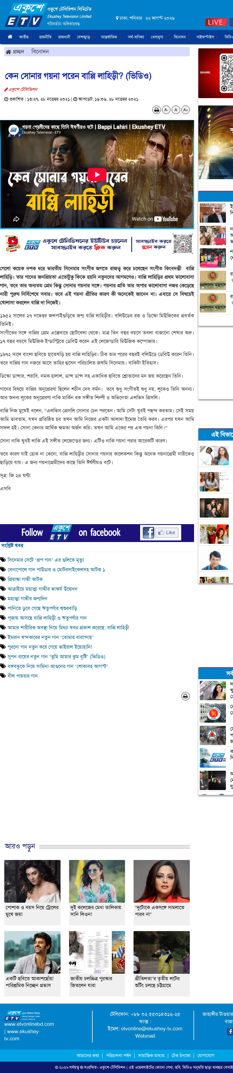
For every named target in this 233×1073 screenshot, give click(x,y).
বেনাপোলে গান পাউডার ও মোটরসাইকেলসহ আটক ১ (56, 569)
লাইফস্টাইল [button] (206, 37)
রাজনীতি (45, 37)
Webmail (145, 1036)
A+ (185, 109)
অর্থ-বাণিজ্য (136, 37)
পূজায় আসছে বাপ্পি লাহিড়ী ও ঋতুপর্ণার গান (47, 618)
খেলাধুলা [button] (157, 37)
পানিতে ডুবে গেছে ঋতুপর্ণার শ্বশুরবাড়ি (42, 608)
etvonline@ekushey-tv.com (151, 1028)
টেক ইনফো (182, 1055)
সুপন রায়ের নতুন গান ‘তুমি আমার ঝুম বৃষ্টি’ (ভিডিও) (56, 656)
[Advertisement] (97, 780)
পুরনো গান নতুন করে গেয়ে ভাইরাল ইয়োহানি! (50, 647)
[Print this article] (156, 109)
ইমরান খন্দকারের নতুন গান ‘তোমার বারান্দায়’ (51, 637)
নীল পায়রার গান (23, 676)
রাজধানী (64, 37)
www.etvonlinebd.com (29, 1024)
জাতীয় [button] (24, 37)
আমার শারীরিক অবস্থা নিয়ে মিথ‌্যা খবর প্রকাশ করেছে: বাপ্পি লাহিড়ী (68, 627)
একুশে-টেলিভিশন (112, 1067)
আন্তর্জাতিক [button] (109, 37)
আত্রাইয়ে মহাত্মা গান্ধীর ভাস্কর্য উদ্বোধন (43, 589)
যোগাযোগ (205, 1055)
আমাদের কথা (88, 1055)
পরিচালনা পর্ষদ (118, 1055)
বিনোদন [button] (180, 37)
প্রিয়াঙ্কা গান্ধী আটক (25, 579)
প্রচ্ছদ (17, 51)
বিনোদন (40, 51)
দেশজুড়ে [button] (84, 37)
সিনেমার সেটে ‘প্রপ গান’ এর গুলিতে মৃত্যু (46, 560)
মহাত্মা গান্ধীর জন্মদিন (27, 598)
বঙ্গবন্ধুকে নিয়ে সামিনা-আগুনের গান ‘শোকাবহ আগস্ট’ (58, 666)
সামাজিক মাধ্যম (151, 1055)
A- (166, 109)
